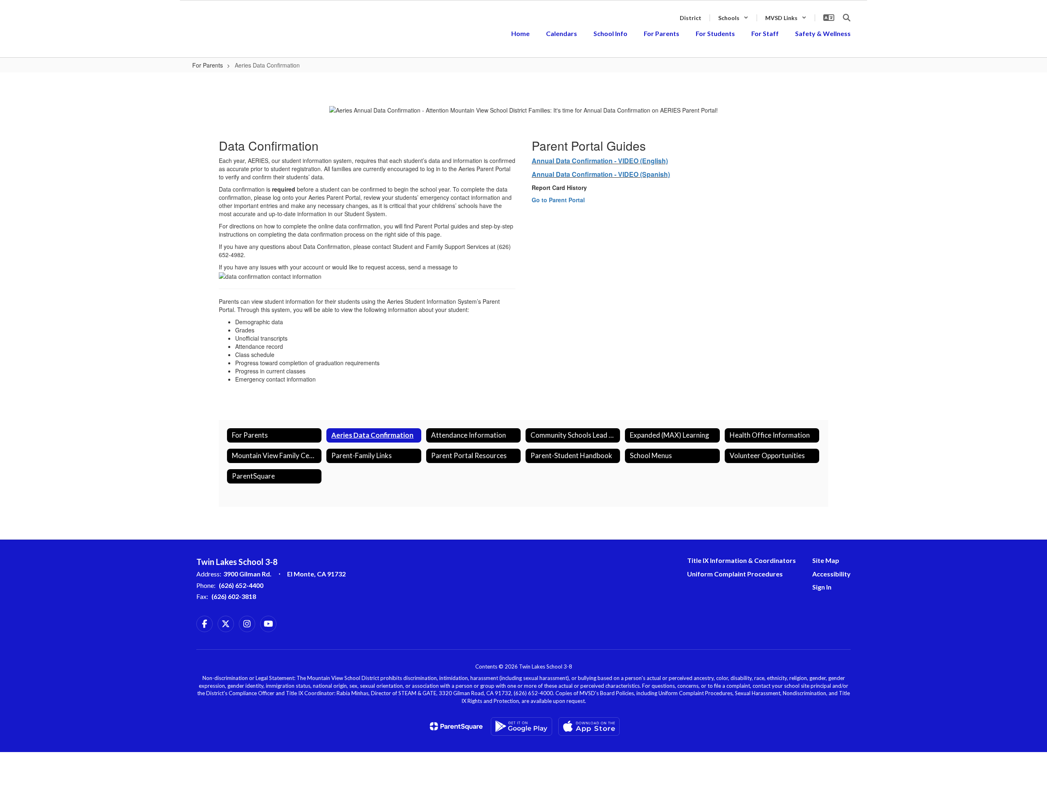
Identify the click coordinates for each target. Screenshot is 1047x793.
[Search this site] (847, 18)
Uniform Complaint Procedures (735, 574)
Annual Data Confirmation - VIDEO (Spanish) (601, 174)
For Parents (207, 65)
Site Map (825, 560)
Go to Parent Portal (558, 200)
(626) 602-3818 (233, 596)
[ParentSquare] (456, 726)
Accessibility (831, 574)
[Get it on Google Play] (521, 726)
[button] (733, 17)
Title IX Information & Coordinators (741, 560)
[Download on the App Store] (589, 726)
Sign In (821, 587)
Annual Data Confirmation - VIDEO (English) (600, 160)
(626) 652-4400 (241, 585)
